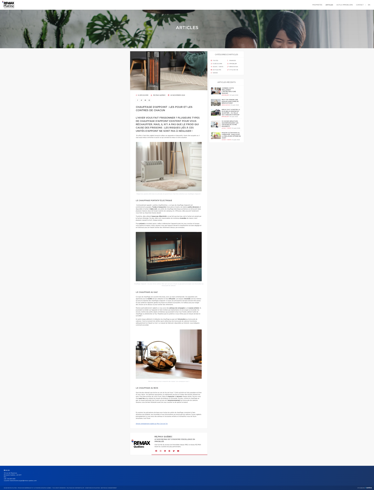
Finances (232, 60)
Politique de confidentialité (75, 487)
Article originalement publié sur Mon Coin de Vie (152, 423)
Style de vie (233, 70)
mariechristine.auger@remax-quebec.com (23, 480)
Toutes (215, 60)
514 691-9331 (11, 478)
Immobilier (233, 63)
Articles (329, 5)
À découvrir (143, 95)
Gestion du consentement (109, 487)
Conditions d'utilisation (92, 487)
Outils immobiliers (344, 5)
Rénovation (233, 66)
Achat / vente (218, 66)
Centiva (368, 487)
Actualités (217, 70)
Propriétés (317, 5)
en (369, 5)
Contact (360, 5)
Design (215, 73)
